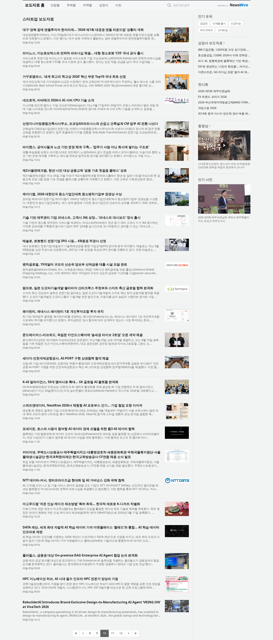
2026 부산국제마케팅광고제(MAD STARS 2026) (227, 102)
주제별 (71, 5)
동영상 (203, 126)
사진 (118, 5)
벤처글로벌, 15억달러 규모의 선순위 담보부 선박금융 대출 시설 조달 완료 (75, 264)
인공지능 (236, 23)
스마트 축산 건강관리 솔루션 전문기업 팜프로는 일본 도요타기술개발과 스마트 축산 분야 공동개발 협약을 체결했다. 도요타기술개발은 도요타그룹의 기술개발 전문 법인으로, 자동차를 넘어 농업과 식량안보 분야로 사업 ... (91, 294)
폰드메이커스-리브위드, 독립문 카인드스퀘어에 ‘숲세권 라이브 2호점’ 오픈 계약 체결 (83, 335)
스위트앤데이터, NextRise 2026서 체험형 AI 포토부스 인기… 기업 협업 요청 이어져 (82, 405)
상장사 (103, 5)
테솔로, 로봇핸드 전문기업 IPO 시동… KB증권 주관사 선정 (64, 241)
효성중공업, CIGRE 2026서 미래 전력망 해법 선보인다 (232, 55)
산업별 (55, 5)
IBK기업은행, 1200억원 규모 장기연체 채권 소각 (228, 49)
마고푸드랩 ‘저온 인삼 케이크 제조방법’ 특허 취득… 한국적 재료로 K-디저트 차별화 (81, 504)
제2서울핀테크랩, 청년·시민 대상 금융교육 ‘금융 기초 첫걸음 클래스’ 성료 (75, 170)
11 (114, 632)
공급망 (204, 23)
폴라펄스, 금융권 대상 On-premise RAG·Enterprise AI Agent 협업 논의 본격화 (80, 555)
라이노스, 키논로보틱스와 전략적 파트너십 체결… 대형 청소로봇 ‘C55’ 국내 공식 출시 (83, 53)
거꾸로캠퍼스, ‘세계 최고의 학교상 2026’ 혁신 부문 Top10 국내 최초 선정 (74, 76)
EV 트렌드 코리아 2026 (212, 97)
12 (122, 632)
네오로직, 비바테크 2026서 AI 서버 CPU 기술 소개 (58, 100)
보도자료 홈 (34, 4)
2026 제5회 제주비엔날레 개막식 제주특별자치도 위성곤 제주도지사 (223, 219)
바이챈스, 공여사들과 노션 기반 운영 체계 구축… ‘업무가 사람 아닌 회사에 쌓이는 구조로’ (86, 147)
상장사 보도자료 (210, 43)
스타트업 (223, 30)
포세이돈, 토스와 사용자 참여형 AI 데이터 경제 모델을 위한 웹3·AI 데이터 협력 (79, 429)
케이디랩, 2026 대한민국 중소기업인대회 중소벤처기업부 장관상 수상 (72, 194)
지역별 (87, 5)
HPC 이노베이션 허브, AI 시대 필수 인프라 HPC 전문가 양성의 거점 (70, 579)
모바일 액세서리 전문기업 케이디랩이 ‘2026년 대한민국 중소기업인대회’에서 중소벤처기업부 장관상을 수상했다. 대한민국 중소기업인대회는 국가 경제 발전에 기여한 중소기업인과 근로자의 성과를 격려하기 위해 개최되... (91, 200)
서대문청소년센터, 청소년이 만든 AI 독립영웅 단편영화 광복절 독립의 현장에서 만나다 (224, 165)
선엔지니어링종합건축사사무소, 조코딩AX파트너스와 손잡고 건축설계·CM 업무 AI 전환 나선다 (90, 123)
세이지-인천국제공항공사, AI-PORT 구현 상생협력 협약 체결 (66, 358)
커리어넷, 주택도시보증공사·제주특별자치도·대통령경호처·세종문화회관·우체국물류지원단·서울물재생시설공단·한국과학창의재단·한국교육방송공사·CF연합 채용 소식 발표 (91, 454)
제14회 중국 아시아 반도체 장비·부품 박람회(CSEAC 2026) (234, 113)
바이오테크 (206, 30)
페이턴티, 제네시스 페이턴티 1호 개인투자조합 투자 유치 (63, 311)
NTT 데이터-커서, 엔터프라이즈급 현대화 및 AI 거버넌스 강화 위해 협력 (74, 480)
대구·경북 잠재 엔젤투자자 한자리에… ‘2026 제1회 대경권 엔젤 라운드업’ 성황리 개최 (83, 29)
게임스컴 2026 (207, 108)
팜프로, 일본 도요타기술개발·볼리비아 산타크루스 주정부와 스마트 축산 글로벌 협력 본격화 (88, 288)
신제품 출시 (219, 23)
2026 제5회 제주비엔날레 (214, 91)
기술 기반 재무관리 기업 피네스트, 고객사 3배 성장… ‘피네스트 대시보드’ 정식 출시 (81, 217)
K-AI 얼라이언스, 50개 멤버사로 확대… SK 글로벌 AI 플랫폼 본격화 (70, 382)
